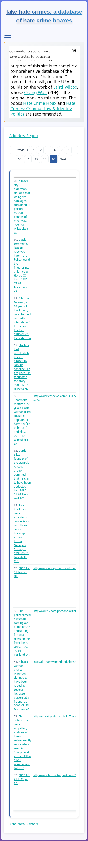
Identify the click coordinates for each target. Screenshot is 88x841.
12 (36, 159)
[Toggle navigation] (8, 35)
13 (44, 159)
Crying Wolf (35, 92)
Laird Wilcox (65, 87)
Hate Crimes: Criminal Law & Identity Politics (42, 108)
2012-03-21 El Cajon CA (22, 779)
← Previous (20, 150)
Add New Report (23, 135)
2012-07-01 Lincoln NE (22, 572)
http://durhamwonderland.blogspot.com (59, 662)
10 (19, 159)
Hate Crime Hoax (39, 103)
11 (28, 159)
